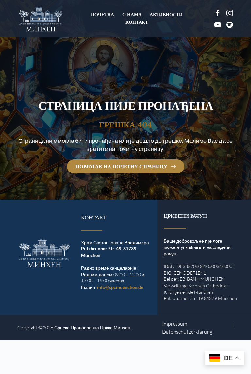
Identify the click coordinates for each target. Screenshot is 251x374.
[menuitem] (102, 14)
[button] (14, 359)
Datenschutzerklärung (187, 331)
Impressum (174, 324)
